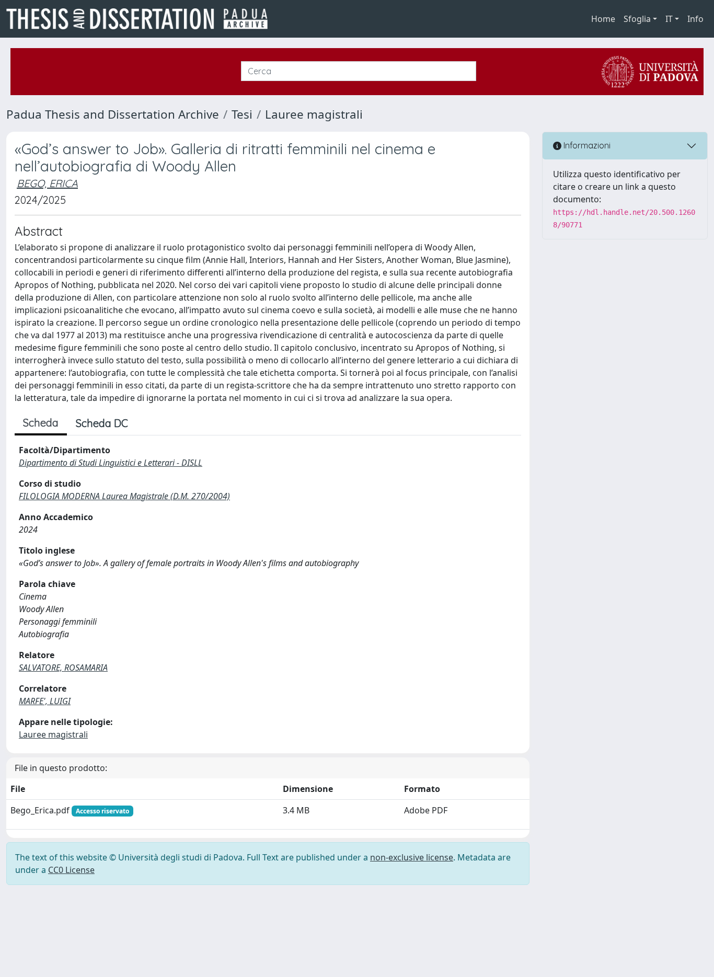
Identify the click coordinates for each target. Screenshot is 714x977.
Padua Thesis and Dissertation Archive (112, 114)
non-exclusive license (411, 857)
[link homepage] (141, 18)
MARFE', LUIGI (45, 701)
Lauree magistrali (314, 114)
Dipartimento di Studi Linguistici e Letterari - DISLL (110, 462)
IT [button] (669, 19)
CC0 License (71, 870)
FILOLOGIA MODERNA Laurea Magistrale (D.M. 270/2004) (124, 496)
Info (695, 19)
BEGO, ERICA (47, 183)
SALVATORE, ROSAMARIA (63, 667)
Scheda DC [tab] (102, 423)
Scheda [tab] (41, 422)
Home (603, 19)
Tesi (242, 114)
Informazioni (586, 145)
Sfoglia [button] (637, 19)
